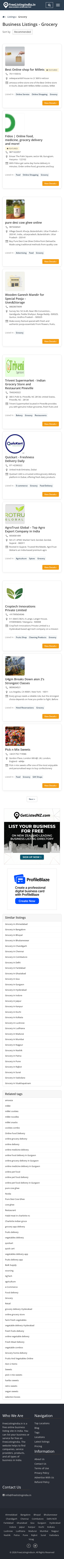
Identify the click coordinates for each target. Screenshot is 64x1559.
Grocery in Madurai (14, 1033)
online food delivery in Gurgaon (20, 1155)
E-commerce (22, 485)
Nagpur (55, 1531)
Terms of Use (41, 1468)
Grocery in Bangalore (15, 929)
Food (18, 174)
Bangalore (25, 1514)
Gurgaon (42, 1522)
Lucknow (8, 1531)
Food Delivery (46, 485)
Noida (8, 1193)
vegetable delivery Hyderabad (19, 1325)
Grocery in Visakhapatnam (18, 1083)
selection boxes (12, 1396)
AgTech (8, 1275)
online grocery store (15, 1314)
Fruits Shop (21, 637)
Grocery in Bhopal (13, 935)
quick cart (10, 1248)
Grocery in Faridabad (15, 967)
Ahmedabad (11, 1514)
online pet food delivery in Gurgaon (22, 1182)
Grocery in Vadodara (15, 1077)
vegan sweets (11, 1391)
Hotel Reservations (25, 707)
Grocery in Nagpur (14, 1044)
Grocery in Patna (13, 1055)
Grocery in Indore (13, 995)
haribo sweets (12, 1380)
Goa (32, 1522)
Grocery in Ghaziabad (15, 973)
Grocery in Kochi (13, 1011)
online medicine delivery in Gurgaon (22, 1166)
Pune (25, 1535)
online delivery (12, 1144)
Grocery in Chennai (14, 951)
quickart (9, 1243)
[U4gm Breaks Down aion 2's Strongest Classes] (15, 666)
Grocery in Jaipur (13, 1000)
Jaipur (22, 1526)
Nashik (7, 1535)
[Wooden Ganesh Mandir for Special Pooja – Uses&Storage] (15, 281)
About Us (39, 1459)
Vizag (31, 1539)
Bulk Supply (11, 1265)
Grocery (53, 94)
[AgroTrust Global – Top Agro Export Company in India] (15, 514)
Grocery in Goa (12, 978)
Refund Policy (41, 1482)
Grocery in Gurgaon (14, 984)
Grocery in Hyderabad (16, 989)
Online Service (22, 94)
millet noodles (12, 1116)
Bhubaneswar (50, 1514)
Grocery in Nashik (13, 1050)
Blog (36, 1427)
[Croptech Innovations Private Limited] (15, 593)
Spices (32, 558)
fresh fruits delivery (14, 1330)
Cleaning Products (37, 637)
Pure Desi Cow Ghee (15, 1199)
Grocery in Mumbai (14, 1039)
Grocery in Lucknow (14, 1022)
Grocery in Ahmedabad (16, 924)
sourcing (9, 1270)
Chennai (25, 1518)
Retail (8, 1303)
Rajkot (34, 1535)
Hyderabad (54, 1522)
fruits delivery (12, 1232)
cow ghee (9, 1204)
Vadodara (54, 1535)
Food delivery (11, 1292)
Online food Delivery (15, 1133)
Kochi (41, 1526)
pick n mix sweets (13, 1374)
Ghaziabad (22, 1522)
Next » (32, 799)
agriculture (10, 1281)
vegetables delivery (14, 1237)
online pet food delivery (16, 1177)
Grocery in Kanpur (14, 1006)
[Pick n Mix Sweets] (15, 736)
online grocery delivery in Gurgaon (22, 1160)
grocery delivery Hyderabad (18, 1309)
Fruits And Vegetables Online (19, 1358)
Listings (11, 16)
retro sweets (11, 1385)
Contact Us (40, 1463)
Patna (17, 1535)
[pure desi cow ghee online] (15, 209)
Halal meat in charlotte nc (17, 1215)
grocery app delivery (15, 1226)
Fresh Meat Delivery (14, 1341)
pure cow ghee (12, 1188)
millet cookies (11, 1111)
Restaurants (41, 415)
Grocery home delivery (16, 1352)
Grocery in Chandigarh (16, 945)
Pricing (38, 1446)
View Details (50, 103)
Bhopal (37, 1514)
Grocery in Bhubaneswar (17, 940)
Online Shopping (39, 94)
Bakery (19, 415)
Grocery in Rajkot (13, 1066)
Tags (37, 1432)
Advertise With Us (44, 1477)
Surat (43, 1535)
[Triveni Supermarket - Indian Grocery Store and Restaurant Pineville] (15, 367)
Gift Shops (37, 776)
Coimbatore (37, 1518)
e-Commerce (11, 1286)
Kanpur (31, 1526)
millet (8, 1105)
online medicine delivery (17, 1149)
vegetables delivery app (16, 1254)
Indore (12, 1526)
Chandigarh (11, 1518)
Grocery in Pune (13, 1061)
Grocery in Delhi (13, 962)
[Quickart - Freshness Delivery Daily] (15, 444)
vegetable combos (14, 1347)
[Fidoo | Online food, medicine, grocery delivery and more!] (15, 123)
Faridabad (8, 1522)
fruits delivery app (14, 1259)
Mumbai (44, 1531)
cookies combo (12, 1127)
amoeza (9, 1100)
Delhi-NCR (52, 1518)
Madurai (32, 1531)
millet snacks (11, 1122)
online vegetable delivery (17, 1336)
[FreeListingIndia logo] (19, 5)
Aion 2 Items (11, 1363)
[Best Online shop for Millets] (15, 56)
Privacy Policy (41, 1472)
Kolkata (51, 1526)
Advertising (21, 252)
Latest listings (42, 1441)
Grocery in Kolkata (14, 1017)
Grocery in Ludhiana (15, 1028)
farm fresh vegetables (15, 1319)
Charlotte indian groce (16, 1221)
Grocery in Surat (13, 1072)
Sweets (8, 1369)
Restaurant (10, 1210)
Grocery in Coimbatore (16, 956)
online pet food (12, 1171)
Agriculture (21, 558)
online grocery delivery (16, 1138)
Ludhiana (20, 1531)
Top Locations (42, 1423)
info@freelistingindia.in (18, 1495)
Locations (39, 1437)
